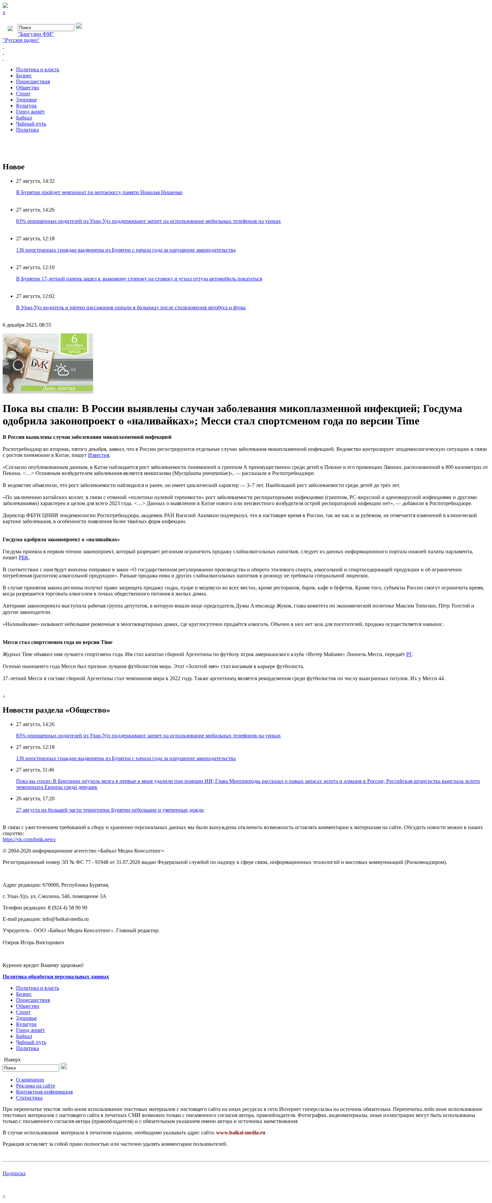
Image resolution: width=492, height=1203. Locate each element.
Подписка (14, 1173)
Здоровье (26, 99)
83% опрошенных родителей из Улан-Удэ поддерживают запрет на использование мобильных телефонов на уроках (148, 221)
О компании (30, 1079)
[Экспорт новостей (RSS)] (246, 52)
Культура (26, 105)
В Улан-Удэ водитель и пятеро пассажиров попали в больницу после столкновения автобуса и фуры (131, 307)
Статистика (29, 1098)
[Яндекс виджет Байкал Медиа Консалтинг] (246, 58)
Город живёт (30, 111)
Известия (98, 455)
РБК (23, 557)
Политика (27, 130)
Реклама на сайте (35, 1086)
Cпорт (23, 93)
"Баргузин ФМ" (36, 34)
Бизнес (24, 75)
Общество (27, 87)
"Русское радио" (21, 40)
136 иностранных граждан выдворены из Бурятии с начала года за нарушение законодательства (126, 250)
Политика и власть (37, 69)
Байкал (24, 118)
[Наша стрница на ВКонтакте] (246, 46)
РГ (409, 654)
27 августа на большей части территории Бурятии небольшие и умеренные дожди (110, 810)
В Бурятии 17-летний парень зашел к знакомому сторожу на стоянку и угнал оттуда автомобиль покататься (139, 279)
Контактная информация (44, 1092)
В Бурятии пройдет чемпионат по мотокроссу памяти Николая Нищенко (99, 192)
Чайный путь (31, 124)
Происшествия (33, 81)
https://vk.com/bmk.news (29, 839)
